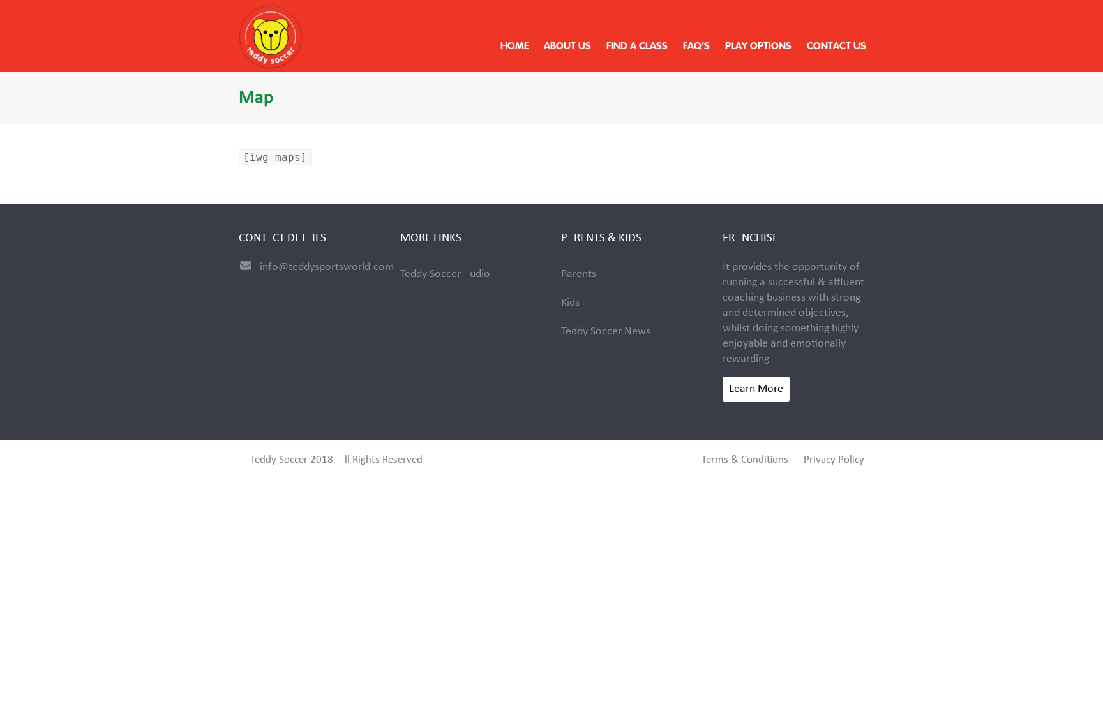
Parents (578, 274)
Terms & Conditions (745, 460)
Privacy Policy (834, 460)
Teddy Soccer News (605, 332)
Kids (570, 303)
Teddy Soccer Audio (445, 274)
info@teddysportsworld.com (327, 267)
